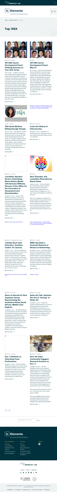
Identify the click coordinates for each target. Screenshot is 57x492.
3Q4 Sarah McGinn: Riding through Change (15, 127)
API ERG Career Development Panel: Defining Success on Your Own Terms (14, 66)
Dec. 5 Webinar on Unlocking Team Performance (13, 359)
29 (9, 410)
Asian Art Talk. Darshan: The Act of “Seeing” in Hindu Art (41, 297)
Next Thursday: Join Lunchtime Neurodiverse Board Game (41, 179)
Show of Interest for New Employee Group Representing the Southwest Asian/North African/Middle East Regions (16, 301)
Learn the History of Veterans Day (39, 127)
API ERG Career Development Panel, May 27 (39, 65)
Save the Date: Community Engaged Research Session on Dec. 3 (39, 360)
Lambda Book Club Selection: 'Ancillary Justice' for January (14, 245)
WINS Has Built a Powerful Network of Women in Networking (40, 245)
